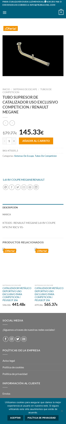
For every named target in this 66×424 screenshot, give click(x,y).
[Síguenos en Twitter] (18, 339)
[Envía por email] (24, 187)
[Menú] (5, 12)
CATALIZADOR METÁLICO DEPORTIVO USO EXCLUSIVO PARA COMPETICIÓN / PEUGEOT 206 (17, 294)
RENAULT (39, 179)
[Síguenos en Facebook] (5, 339)
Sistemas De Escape (25, 89)
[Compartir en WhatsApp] (5, 187)
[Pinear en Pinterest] (30, 187)
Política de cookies (13, 367)
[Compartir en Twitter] (18, 187)
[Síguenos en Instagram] (12, 339)
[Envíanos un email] (24, 339)
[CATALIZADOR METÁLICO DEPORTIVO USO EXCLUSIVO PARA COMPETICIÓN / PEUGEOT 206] (17, 265)
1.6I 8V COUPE (12, 179)
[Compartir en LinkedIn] (36, 187)
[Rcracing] (33, 168)
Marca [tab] (7, 214)
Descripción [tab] (10, 207)
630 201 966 (53, 1)
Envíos (6, 393)
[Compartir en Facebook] (12, 187)
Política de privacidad (15, 373)
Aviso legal (9, 360)
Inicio (6, 89)
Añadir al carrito (36, 140)
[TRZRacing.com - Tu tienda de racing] (33, 12)
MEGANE (26, 179)
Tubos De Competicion (46, 156)
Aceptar (15, 418)
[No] (61, 412)
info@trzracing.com (42, 5)
